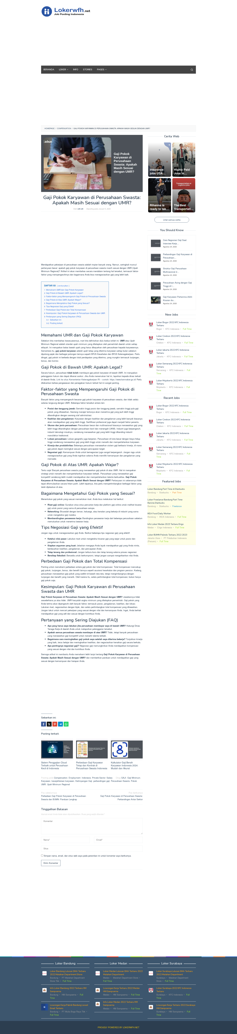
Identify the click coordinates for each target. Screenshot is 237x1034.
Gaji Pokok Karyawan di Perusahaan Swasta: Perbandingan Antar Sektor (121, 796)
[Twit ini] (49, 724)
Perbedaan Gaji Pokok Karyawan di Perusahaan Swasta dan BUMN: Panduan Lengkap (63, 796)
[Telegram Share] (60, 724)
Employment (74, 777)
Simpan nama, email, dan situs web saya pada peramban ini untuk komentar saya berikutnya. (87, 855)
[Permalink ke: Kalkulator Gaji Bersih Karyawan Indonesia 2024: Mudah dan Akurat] (127, 749)
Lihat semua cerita (171, 219)
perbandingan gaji (101, 780)
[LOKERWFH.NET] (69, 11)
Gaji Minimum (133, 777)
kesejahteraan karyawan (63, 780)
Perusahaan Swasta (120, 780)
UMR (43, 784)
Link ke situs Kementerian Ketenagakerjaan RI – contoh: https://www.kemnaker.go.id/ (96, 379)
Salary (110, 777)
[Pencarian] (192, 70)
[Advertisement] (137, 39)
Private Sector (98, 777)
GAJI (123, 777)
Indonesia (86, 777)
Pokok (134, 780)
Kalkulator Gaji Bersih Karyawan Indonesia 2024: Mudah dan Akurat (124, 765)
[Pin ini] (54, 724)
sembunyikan (63, 285)
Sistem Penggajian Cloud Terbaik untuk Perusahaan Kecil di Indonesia (54, 765)
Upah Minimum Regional (58, 784)
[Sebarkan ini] (43, 724)
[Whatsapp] (66, 724)
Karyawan (45, 780)
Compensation (60, 777)
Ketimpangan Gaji (83, 780)
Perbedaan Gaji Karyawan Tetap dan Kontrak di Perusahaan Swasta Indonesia (91, 765)
